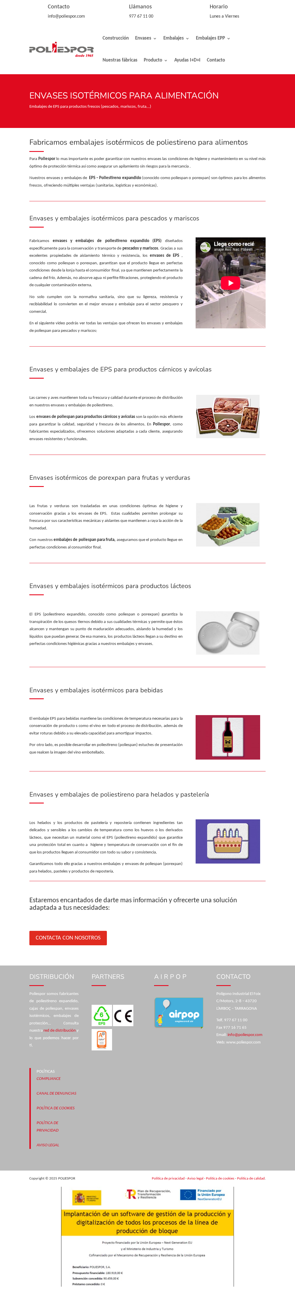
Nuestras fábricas (120, 60)
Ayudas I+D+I (187, 60)
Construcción (116, 38)
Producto (153, 60)
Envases (143, 38)
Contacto (216, 60)
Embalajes (173, 38)
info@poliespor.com (245, 1035)
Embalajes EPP (210, 38)
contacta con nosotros (68, 938)
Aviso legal (195, 1178)
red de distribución (60, 1030)
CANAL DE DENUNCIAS (56, 1093)
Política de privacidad (168, 1178)
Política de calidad (251, 1178)
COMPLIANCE (48, 1079)
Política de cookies (220, 1178)
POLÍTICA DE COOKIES (56, 1108)
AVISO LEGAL (48, 1145)
